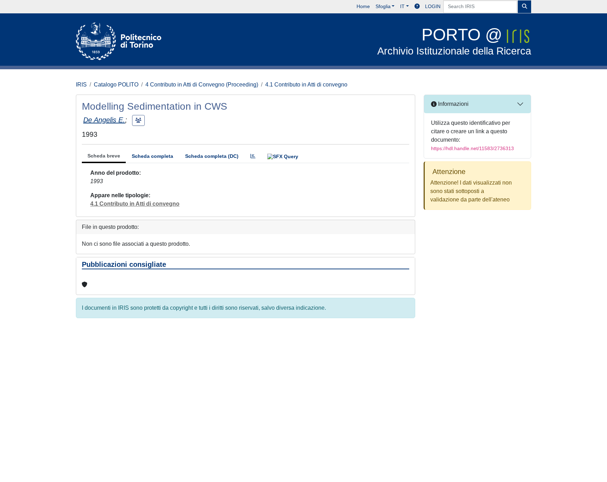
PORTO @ (454, 41)
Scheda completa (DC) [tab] (212, 156)
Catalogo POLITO (116, 85)
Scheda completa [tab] (152, 156)
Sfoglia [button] (383, 6)
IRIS (81, 85)
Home (363, 6)
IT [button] (402, 6)
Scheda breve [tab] (103, 156)
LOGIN (432, 6)
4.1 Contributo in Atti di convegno (306, 85)
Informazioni (453, 104)
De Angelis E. (104, 120)
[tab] (252, 156)
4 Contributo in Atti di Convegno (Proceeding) (201, 85)
